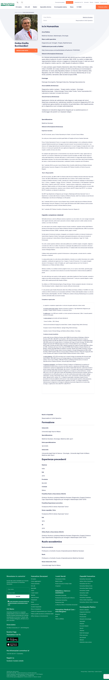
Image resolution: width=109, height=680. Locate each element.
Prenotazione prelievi (60, 2)
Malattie (33, 595)
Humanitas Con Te (79, 2)
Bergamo (57, 614)
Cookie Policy (91, 671)
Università (86, 2)
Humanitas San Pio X (85, 583)
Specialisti (82, 621)
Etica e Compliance (36, 609)
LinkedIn (20, 660)
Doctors (20, 12)
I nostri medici (34, 593)
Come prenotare (35, 583)
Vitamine (82, 630)
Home (16, 12)
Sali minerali (83, 637)
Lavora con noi (103, 2)
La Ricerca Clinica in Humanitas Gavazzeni (66, 604)
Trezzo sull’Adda (59, 618)
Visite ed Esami (35, 597)
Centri (32, 590)
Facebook (10, 660)
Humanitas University (60, 595)
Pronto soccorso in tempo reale (63, 583)
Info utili (27, 7)
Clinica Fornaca (84, 595)
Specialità (33, 588)
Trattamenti (34, 599)
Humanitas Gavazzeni (85, 579)
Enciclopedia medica (60, 7)
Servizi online (70, 2)
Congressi (97, 2)
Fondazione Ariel (59, 602)
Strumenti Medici (84, 626)
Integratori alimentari (85, 612)
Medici (35, 7)
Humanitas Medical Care (86, 586)
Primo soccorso (84, 635)
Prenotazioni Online (60, 579)
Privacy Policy (84, 671)
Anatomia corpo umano (86, 642)
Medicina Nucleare (88, 17)
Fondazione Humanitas (61, 600)
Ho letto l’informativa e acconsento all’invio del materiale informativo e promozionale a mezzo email (18, 603)
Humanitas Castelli (84, 590)
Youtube (15, 660)
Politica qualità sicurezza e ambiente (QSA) (42, 613)
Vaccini (81, 628)
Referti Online (58, 581)
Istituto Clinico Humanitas (86, 581)
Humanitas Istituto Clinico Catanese (89, 602)
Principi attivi (83, 614)
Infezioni (82, 623)
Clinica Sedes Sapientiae (86, 599)
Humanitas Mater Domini (86, 588)
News (71, 7)
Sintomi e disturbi (84, 609)
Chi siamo (19, 7)
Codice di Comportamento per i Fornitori (41, 611)
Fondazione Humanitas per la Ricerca (65, 597)
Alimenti (82, 639)
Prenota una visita (22, 50)
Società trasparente (36, 606)
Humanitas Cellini (84, 593)
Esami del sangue (84, 633)
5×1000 (79, 7)
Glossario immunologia (85, 619)
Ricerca (91, 2)
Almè (56, 616)
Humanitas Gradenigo (85, 597)
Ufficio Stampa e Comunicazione (39, 616)
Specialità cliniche (45, 7)
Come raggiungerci (36, 581)
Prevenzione (83, 616)
